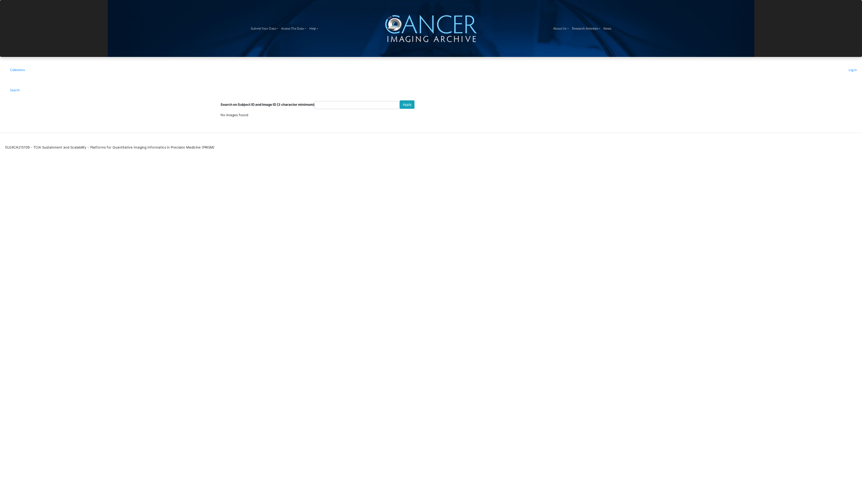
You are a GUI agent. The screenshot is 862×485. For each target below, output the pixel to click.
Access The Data (294, 28)
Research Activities (587, 28)
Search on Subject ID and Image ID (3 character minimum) (267, 104)
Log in (853, 70)
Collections (17, 70)
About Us (561, 28)
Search (15, 90)
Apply (407, 104)
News (608, 28)
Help (314, 28)
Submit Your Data (265, 28)
